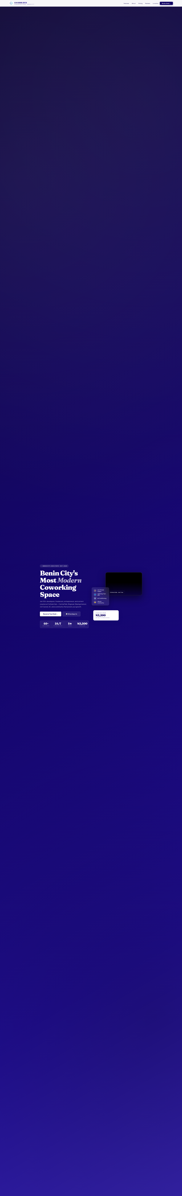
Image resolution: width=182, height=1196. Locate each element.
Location (155, 3)
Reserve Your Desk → (50, 614)
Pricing (140, 3)
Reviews (147, 3)
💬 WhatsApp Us (71, 614)
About (134, 3)
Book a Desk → (166, 3)
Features (126, 3)
